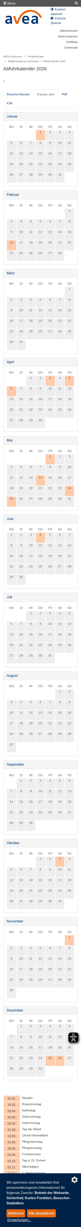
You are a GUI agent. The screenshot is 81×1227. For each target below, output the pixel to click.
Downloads (71, 47)
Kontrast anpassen (58, 12)
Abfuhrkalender (69, 30)
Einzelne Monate (18, 94)
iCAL (10, 103)
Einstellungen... (19, 1220)
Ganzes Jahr (45, 94)
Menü (10, 3)
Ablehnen (16, 1213)
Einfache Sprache (58, 21)
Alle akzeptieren (41, 1213)
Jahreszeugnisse (68, 36)
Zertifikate (72, 42)
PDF (65, 94)
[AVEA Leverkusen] (23, 18)
